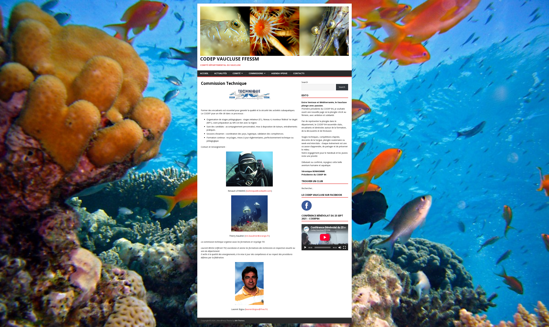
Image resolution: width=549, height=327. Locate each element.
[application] (325, 237)
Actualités (220, 73)
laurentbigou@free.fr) (256, 309)
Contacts (298, 73)
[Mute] (339, 247)
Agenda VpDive (279, 73)
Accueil (204, 73)
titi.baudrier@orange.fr (257, 235)
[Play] (305, 247)
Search (305, 82)
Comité (236, 73)
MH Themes (239, 320)
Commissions (256, 73)
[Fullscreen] (344, 247)
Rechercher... (307, 188)
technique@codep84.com (258, 190)
